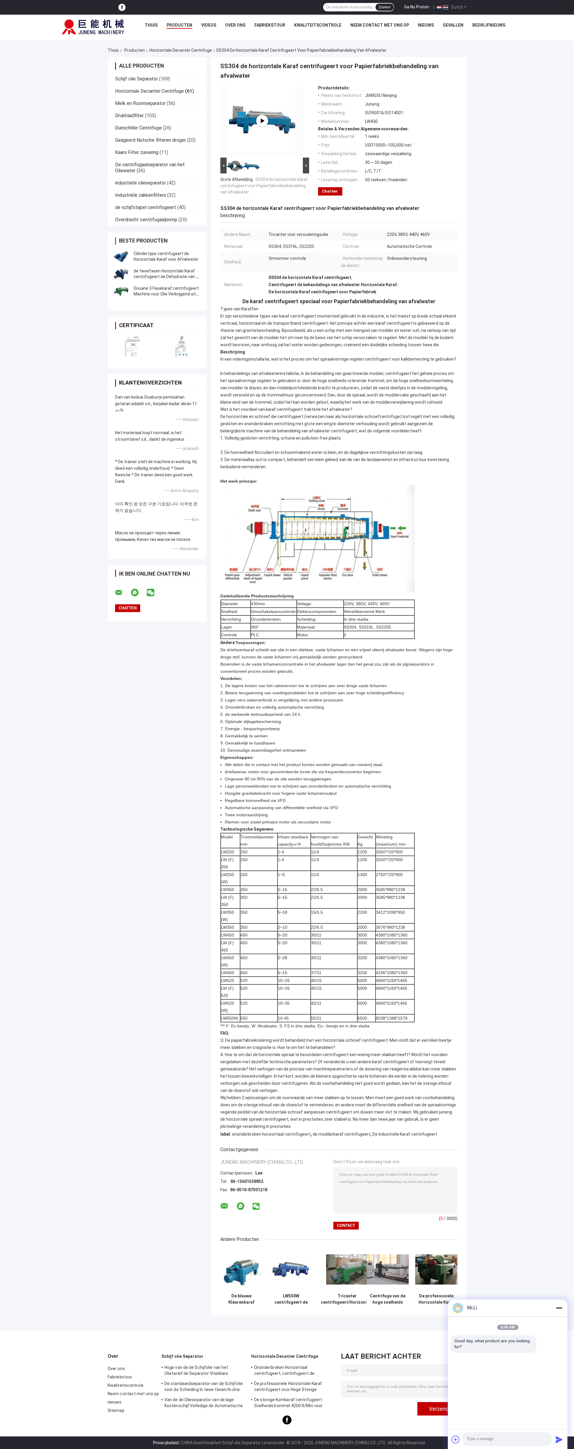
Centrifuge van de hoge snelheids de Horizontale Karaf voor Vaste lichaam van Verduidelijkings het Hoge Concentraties (387, 1299)
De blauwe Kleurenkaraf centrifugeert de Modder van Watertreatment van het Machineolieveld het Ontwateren (241, 1299)
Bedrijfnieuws (488, 25)
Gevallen (453, 25)
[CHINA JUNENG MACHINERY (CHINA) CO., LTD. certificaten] (132, 346)
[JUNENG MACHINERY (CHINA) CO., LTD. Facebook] (122, 7)
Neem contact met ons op (379, 25)
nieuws (426, 25)
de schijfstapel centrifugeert (145, 207)
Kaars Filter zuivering (136, 152)
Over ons (235, 25)
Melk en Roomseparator (140, 103)
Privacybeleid (165, 1442)
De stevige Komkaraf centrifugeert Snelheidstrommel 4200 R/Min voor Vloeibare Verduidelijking (288, 1403)
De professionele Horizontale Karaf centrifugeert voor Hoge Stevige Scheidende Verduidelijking (436, 1299)
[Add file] (455, 1439)
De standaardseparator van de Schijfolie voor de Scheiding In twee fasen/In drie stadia (203, 1387)
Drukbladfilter (129, 115)
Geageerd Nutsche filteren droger (150, 140)
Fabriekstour (269, 25)
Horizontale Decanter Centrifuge (180, 50)
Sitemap (116, 1410)
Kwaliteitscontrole (317, 25)
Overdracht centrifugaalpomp (146, 219)
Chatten (330, 191)
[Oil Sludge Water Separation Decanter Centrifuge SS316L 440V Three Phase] (262, 120)
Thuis (151, 25)
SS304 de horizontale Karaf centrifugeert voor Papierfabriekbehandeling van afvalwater (264, 185)
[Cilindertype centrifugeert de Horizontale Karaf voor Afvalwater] (121, 256)
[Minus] (559, 1307)
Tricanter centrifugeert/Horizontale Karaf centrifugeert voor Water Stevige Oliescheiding (347, 1299)
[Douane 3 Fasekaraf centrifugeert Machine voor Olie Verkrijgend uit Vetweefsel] (121, 291)
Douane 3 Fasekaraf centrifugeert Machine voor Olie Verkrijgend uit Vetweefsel (166, 294)
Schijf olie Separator (136, 79)
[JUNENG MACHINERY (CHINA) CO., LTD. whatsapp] (138, 592)
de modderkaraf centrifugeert (341, 1134)
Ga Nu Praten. (417, 6)
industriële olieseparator (140, 183)
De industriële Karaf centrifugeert (405, 1134)
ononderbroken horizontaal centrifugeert (271, 1134)
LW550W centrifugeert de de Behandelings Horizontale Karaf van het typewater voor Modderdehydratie (291, 1299)
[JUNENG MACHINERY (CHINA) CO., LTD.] (93, 27)
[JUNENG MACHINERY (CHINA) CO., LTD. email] (122, 592)
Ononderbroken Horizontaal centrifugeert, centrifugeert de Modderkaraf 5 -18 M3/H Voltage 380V (291, 1371)
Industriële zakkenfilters (140, 195)
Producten (179, 25)
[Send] (559, 1439)
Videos (208, 25)
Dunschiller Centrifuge (138, 128)
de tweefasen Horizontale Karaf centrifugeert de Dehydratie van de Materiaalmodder (167, 277)
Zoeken (384, 7)
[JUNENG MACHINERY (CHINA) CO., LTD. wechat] (154, 592)
